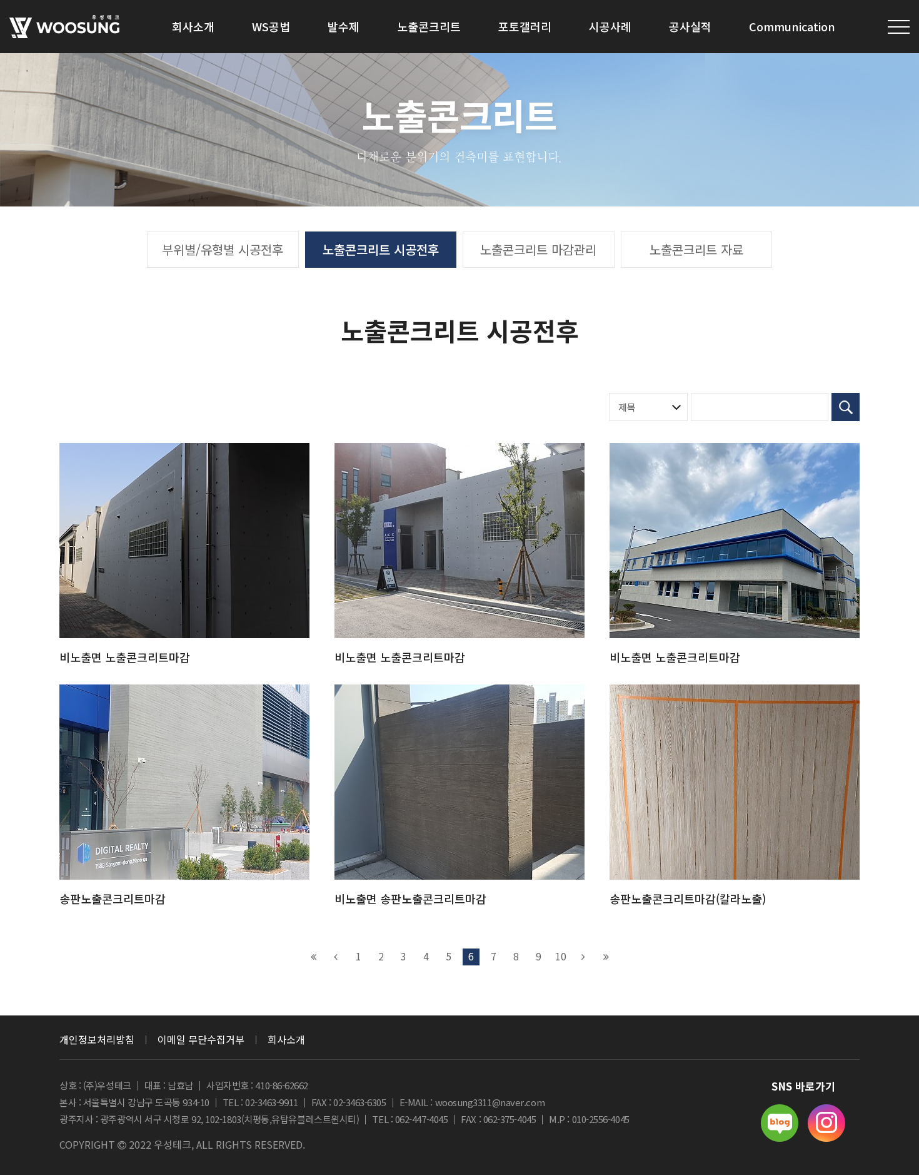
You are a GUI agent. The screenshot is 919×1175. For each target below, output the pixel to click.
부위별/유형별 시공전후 (222, 249)
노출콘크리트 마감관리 (538, 249)
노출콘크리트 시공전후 (381, 249)
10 (560, 956)
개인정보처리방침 (96, 1039)
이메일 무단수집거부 (201, 1039)
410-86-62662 (281, 1085)
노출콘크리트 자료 (696, 249)
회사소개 (286, 1039)
